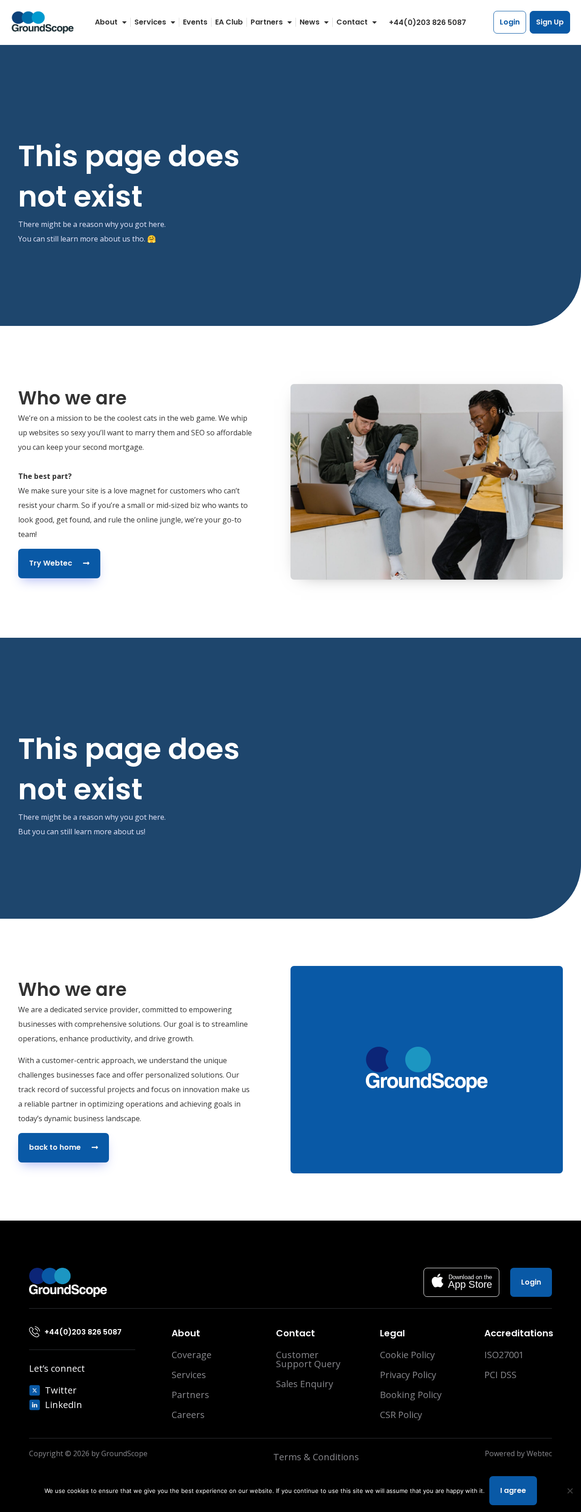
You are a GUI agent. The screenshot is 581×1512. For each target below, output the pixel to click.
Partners (267, 22)
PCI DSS (500, 1374)
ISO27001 (504, 1354)
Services (150, 22)
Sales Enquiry (304, 1384)
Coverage (192, 1354)
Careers (188, 1414)
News (310, 22)
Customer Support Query (308, 1359)
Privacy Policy (408, 1374)
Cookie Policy (407, 1354)
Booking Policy (411, 1394)
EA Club (229, 22)
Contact (352, 22)
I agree (513, 1490)
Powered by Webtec (518, 1453)
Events (195, 22)
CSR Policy (401, 1414)
